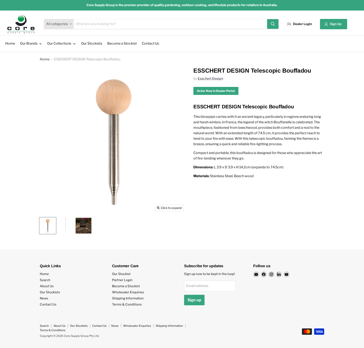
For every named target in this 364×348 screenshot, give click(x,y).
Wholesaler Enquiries (128, 292)
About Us (47, 286)
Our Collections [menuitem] (59, 43)
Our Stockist (121, 274)
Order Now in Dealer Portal (216, 91)
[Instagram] (271, 274)
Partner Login (122, 280)
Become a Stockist (126, 286)
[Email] (256, 274)
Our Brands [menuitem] (28, 43)
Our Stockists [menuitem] (91, 43)
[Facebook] (264, 274)
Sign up (194, 300)
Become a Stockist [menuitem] (122, 43)
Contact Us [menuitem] (150, 43)
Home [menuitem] (10, 43)
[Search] (272, 24)
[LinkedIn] (279, 274)
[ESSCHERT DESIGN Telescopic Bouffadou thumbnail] (47, 225)
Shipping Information (128, 298)
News (44, 298)
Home (45, 59)
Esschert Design (210, 79)
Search (45, 280)
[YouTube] (286, 274)
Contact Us (48, 304)
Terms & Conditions (127, 304)
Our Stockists (50, 292)
